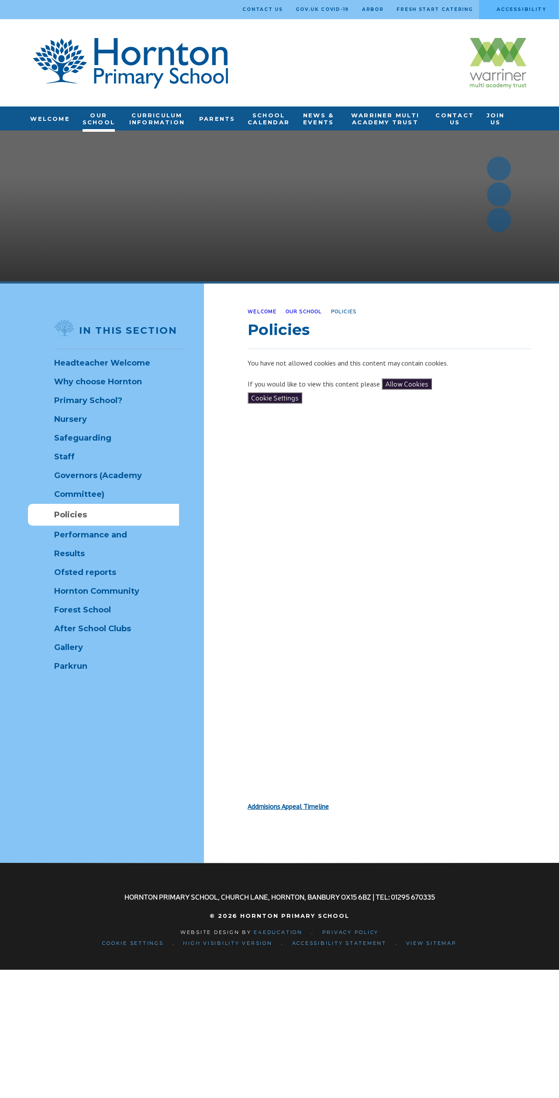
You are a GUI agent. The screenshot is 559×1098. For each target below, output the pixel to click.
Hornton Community (96, 591)
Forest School (82, 610)
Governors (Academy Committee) (98, 485)
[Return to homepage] (130, 63)
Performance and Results (90, 544)
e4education (278, 932)
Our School (304, 311)
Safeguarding (82, 438)
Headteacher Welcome (102, 363)
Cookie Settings (275, 397)
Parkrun (70, 666)
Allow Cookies (406, 384)
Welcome (262, 311)
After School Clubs (92, 628)
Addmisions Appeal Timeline (288, 806)
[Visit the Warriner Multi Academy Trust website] (498, 63)
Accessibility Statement (339, 943)
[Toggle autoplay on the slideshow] (499, 220)
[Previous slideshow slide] (499, 169)
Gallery (68, 647)
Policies (344, 311)
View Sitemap (431, 943)
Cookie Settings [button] (132, 943)
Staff (64, 457)
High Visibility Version (227, 943)
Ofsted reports (85, 572)
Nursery (70, 419)
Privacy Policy (350, 932)
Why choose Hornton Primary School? (98, 391)
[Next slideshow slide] (499, 194)
